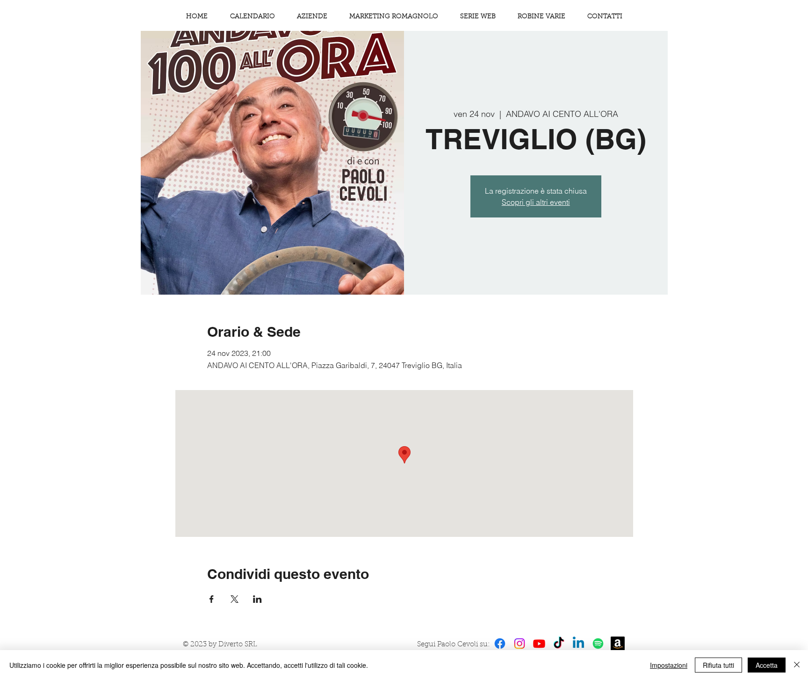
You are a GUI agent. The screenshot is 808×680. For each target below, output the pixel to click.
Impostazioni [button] (668, 665)
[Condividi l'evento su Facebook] (211, 599)
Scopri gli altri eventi (536, 202)
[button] (541, 17)
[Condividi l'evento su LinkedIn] (257, 599)
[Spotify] (598, 644)
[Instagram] (519, 644)
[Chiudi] (796, 665)
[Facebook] (500, 644)
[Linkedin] (578, 644)
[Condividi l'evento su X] (234, 599)
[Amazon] (618, 644)
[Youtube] (539, 644)
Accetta (767, 665)
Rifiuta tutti (718, 665)
